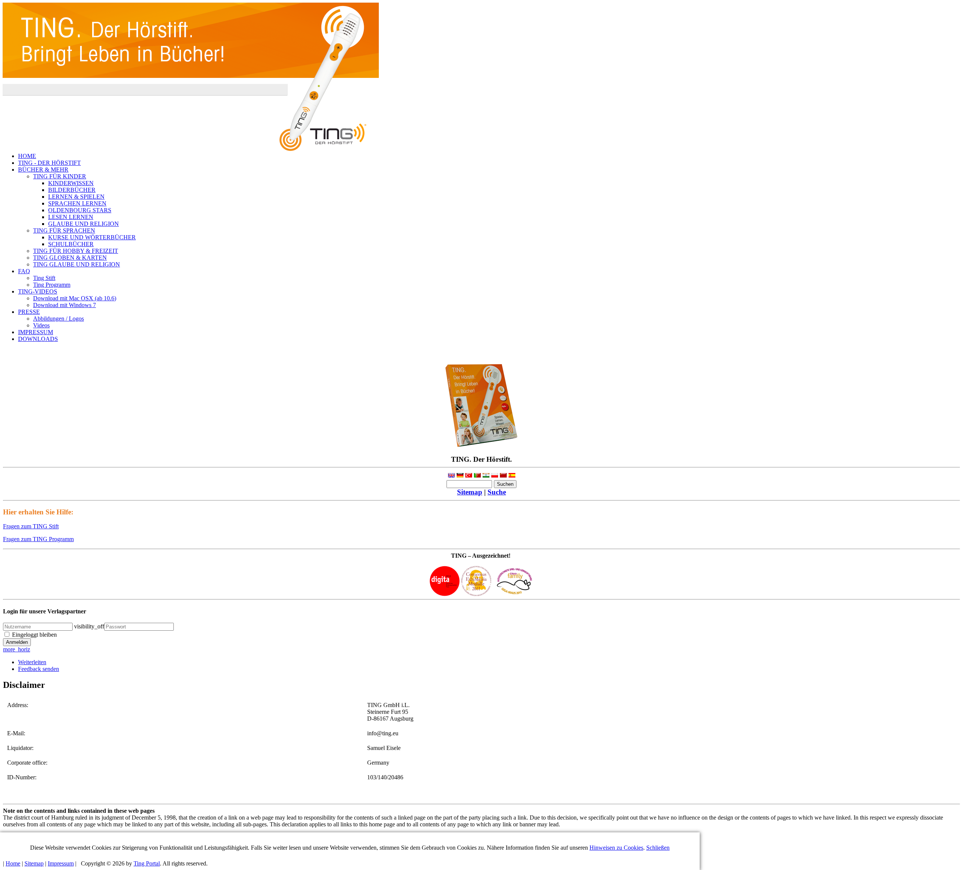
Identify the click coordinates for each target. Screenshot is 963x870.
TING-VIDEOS (37, 291)
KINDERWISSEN (71, 183)
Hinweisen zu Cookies (616, 847)
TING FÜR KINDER (59, 176)
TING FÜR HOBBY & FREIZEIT (75, 251)
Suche (497, 492)
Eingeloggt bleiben (34, 634)
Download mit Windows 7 (64, 305)
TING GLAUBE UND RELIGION (76, 264)
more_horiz (16, 649)
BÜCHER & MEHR (43, 169)
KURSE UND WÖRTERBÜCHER (92, 237)
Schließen (658, 847)
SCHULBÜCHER (71, 244)
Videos (41, 325)
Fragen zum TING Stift (31, 526)
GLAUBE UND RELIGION (83, 224)
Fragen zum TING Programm (38, 539)
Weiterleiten (32, 662)
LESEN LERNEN (70, 217)
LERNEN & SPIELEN (76, 196)
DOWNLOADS (38, 339)
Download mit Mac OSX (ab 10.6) (74, 298)
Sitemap (469, 492)
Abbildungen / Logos (58, 318)
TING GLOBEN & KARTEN (70, 257)
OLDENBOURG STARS (79, 210)
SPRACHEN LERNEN (77, 203)
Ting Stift (44, 278)
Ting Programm (51, 284)
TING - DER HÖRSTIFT (49, 163)
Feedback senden (38, 669)
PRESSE (29, 312)
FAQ (24, 271)
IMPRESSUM (35, 332)
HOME (27, 156)
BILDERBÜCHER (72, 190)
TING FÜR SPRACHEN (64, 230)
